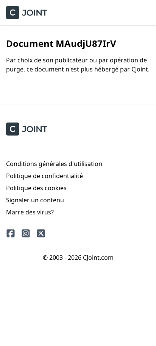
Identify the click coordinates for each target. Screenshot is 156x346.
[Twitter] (40, 233)
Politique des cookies (36, 188)
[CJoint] (26, 129)
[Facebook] (10, 233)
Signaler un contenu (35, 200)
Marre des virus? (30, 212)
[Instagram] (25, 233)
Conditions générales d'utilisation (54, 164)
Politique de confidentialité (44, 176)
